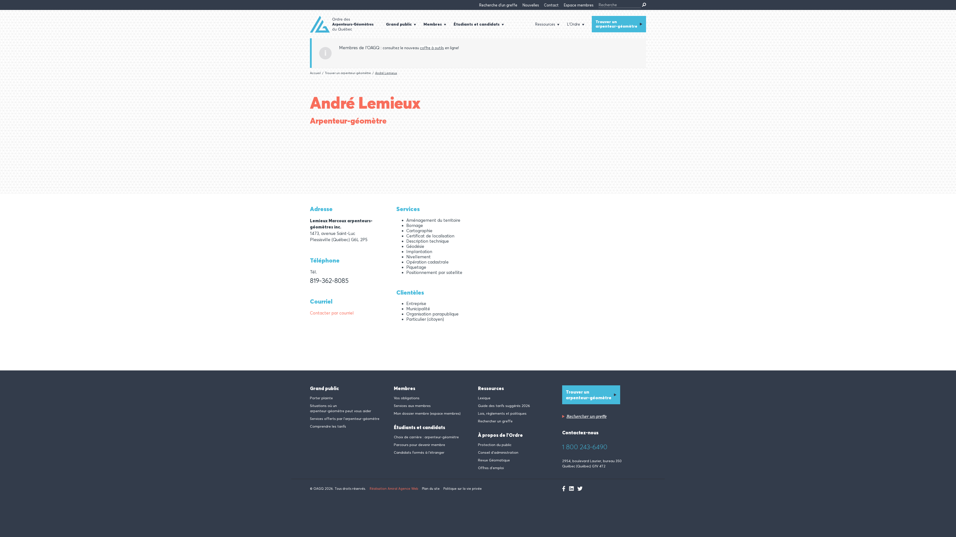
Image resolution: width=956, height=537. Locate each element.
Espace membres (579, 5)
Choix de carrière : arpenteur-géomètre (426, 437)
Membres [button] (432, 24)
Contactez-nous (580, 433)
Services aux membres (412, 405)
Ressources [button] (545, 24)
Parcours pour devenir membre (419, 445)
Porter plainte (321, 398)
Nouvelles (530, 5)
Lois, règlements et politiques (502, 413)
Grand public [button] (399, 24)
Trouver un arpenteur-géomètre (616, 24)
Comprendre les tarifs (328, 426)
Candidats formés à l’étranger (419, 452)
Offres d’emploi (491, 468)
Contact (551, 5)
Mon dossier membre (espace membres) (427, 413)
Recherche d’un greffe (498, 5)
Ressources (491, 388)
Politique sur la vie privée (462, 489)
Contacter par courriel (332, 312)
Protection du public (494, 445)
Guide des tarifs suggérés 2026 (504, 405)
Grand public (324, 388)
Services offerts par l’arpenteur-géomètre (344, 418)
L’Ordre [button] (573, 24)
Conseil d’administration (498, 452)
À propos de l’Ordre (500, 435)
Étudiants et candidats (419, 427)
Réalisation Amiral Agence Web (394, 489)
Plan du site (431, 489)
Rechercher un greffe (495, 421)
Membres (404, 388)
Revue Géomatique (494, 460)
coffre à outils (432, 47)
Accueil (315, 73)
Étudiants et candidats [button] (477, 24)
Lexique (484, 398)
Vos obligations (406, 398)
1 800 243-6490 (584, 447)
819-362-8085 (329, 280)
